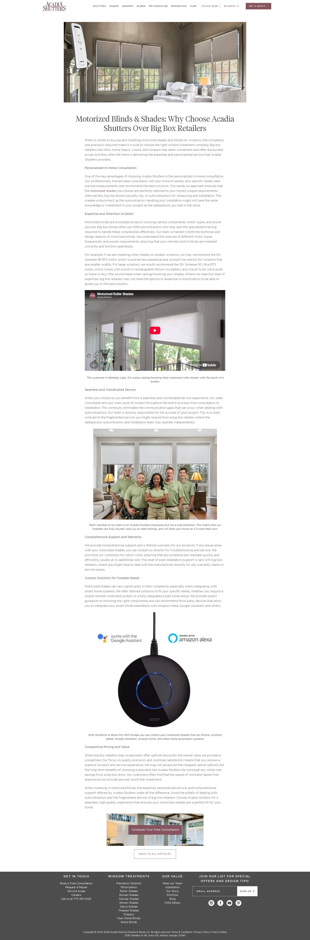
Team (193, 6)
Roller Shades (129, 891)
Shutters (99, 6)
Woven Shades (128, 903)
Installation (172, 887)
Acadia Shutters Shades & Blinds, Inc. (130, 932)
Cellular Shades (129, 899)
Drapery (128, 6)
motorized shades (103, 191)
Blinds (141, 6)
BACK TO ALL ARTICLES (155, 854)
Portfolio (172, 895)
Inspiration (179, 6)
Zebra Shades (129, 906)
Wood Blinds (129, 922)
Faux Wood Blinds (128, 918)
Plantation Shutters (128, 883)
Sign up (246, 891)
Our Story (172, 891)
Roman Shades (129, 895)
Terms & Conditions (181, 932)
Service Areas (76, 891)
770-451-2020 (82, 899)
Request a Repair (76, 887)
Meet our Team (172, 883)
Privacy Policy (201, 932)
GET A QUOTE (257, 6)
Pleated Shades (129, 910)
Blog (173, 899)
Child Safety (172, 903)
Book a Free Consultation (76, 883)
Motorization (158, 6)
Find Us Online (219, 932)
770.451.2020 (210, 6)
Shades (114, 6)
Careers (76, 895)
